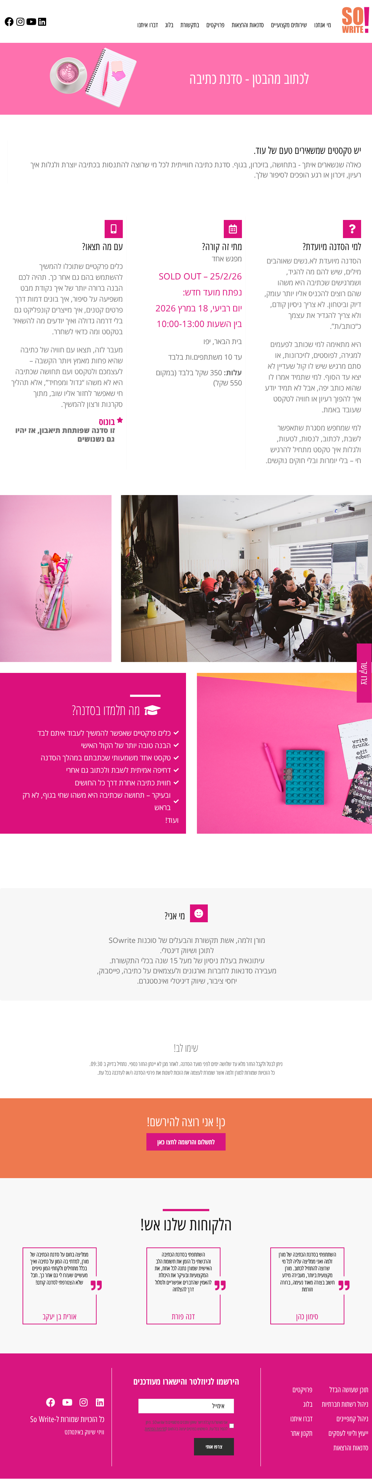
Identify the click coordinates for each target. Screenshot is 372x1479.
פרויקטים (215, 25)
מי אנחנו (322, 25)
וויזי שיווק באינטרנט (84, 1432)
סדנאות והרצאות (248, 25)
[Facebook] (9, 21)
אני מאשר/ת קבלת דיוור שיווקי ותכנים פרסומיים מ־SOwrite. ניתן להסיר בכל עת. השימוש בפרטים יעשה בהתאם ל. (185, 1425)
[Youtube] (31, 21)
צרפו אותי (214, 1446)
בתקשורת (190, 25)
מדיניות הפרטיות (155, 1428)
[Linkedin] (41, 21)
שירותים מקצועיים (289, 25)
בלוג (169, 25)
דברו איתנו (147, 25)
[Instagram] (20, 21)
